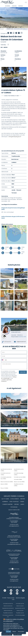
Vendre (14, 6)
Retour (2, 29)
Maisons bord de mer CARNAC (7, 481)
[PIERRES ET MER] (14, 514)
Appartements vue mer (20, 608)
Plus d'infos (6, 629)
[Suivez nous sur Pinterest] (17, 594)
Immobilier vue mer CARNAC (20, 477)
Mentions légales (20, 598)
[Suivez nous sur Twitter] (11, 591)
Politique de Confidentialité (8, 377)
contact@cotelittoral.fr (14, 562)
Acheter (7, 6)
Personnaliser (21, 631)
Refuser (14, 631)
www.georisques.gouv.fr (14, 136)
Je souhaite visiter (7, 634)
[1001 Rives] (14, 569)
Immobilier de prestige (20, 615)
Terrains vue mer (20, 610)
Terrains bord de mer (8, 610)
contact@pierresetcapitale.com (14, 544)
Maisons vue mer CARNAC (19, 481)
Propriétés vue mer (20, 612)
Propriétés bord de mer (8, 612)
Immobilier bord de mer (8, 603)
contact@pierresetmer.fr (14, 526)
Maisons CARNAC (4, 484)
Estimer (20, 6)
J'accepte (8, 631)
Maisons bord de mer (8, 605)
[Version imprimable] (21, 33)
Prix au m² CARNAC (4, 488)
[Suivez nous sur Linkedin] (11, 594)
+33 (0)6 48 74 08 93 (14, 524)
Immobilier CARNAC (18, 479)
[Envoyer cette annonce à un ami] (19, 33)
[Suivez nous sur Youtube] (17, 591)
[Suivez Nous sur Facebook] (5, 591)
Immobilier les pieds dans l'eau (8, 616)
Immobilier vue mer (20, 603)
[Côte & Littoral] (13, 551)
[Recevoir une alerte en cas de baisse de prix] (8, 44)
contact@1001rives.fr (14, 581)
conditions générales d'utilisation (6, 380)
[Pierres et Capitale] (14, 533)
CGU (13, 599)
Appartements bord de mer (8, 608)
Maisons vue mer (20, 605)
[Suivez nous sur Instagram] (23, 591)
